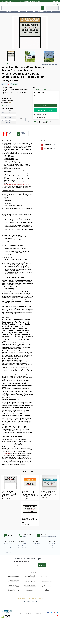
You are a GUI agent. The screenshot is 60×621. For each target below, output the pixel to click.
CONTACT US (22, 541)
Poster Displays (30, 11)
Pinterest (54, 612)
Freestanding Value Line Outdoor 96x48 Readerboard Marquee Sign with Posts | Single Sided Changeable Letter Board (10, 494)
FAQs (37, 545)
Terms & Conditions (52, 550)
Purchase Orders (8, 547)
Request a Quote (8, 543)
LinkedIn (58, 612)
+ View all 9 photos (6, 63)
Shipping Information (8, 545)
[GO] (42, 8)
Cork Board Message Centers (14, 11)
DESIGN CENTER (37, 541)
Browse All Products (52, 8)
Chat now (47, 121)
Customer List (52, 543)
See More (4, 95)
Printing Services (37, 543)
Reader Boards (42, 11)
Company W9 (8, 552)
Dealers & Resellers (22, 547)
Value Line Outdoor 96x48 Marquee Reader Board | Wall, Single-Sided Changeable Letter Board (30, 520)
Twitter (51, 612)
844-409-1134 (9, 1)
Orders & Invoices (22, 545)
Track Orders (22, 543)
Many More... (5, 105)
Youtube (58, 615)
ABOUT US (52, 541)
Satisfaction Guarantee (52, 545)
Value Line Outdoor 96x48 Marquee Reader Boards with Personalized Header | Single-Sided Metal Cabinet (48, 493)
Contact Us (56, 1)
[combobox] (22, 8)
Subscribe (41, 565)
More (51, 11)
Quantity (35, 95)
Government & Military (8, 550)
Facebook (48, 612)
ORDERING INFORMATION (8, 541)
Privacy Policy (52, 547)
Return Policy (23, 550)
